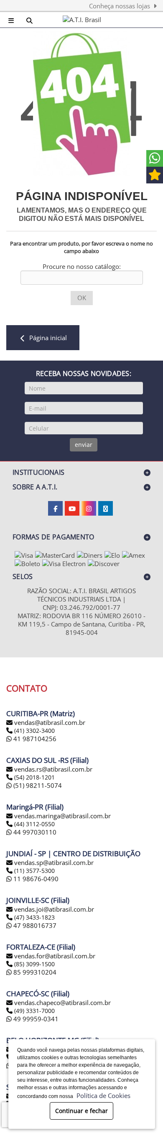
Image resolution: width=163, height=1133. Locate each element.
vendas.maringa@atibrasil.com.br (62, 816)
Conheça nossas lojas (121, 6)
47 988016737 (34, 925)
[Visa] (24, 555)
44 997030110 (34, 832)
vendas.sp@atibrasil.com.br (54, 862)
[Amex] (133, 555)
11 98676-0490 (35, 879)
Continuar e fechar (81, 1111)
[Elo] (112, 555)
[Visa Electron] (64, 563)
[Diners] (89, 555)
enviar (83, 445)
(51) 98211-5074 (37, 785)
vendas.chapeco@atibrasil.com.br (62, 1002)
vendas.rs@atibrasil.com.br (53, 769)
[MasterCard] (55, 555)
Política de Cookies (101, 1095)
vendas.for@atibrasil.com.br (54, 956)
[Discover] (104, 563)
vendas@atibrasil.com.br (49, 722)
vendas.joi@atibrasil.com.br (54, 909)
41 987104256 (34, 738)
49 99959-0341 (35, 1019)
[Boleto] (27, 563)
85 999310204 (34, 972)
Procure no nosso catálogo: (82, 266)
